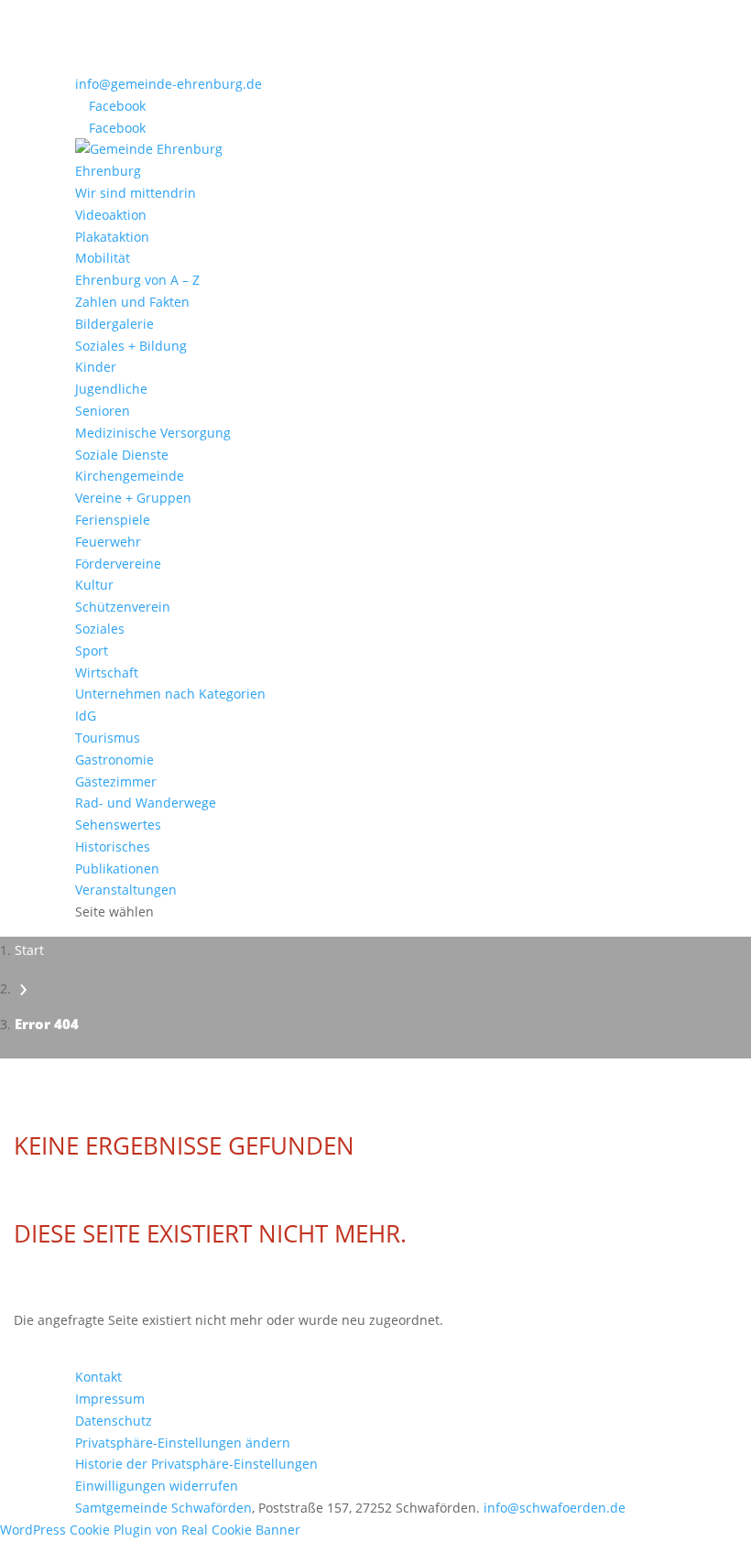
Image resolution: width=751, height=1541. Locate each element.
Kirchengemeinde (129, 475)
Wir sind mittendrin (135, 192)
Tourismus (107, 737)
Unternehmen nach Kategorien (170, 693)
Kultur (94, 584)
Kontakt (98, 1376)
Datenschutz (113, 1420)
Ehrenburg (108, 170)
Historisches (112, 846)
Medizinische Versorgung (153, 432)
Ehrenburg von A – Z (137, 279)
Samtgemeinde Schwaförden (163, 1507)
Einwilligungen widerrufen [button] (156, 1485)
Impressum (110, 1398)
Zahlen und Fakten (132, 301)
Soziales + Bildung (131, 345)
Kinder (95, 366)
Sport (91, 650)
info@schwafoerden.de (555, 1507)
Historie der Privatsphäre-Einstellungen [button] (196, 1463)
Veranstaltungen (126, 889)
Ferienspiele (112, 519)
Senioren (102, 410)
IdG (85, 715)
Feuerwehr (108, 541)
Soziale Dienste (122, 454)
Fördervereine (118, 563)
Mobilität (102, 257)
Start (29, 950)
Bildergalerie (114, 323)
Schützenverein (122, 606)
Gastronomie (114, 759)
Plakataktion (112, 236)
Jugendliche (111, 388)
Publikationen (117, 868)
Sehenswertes (118, 824)
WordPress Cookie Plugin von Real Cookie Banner (150, 1529)
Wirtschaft (106, 672)
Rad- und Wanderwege (145, 802)
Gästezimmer (116, 781)
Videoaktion (111, 214)
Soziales (100, 628)
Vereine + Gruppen (133, 497)
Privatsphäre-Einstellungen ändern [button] (182, 1442)
